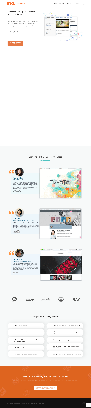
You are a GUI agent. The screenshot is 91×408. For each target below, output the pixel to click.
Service (69, 3)
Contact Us (62, 3)
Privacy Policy (41, 403)
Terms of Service (33, 403)
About (55, 3)
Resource (77, 3)
